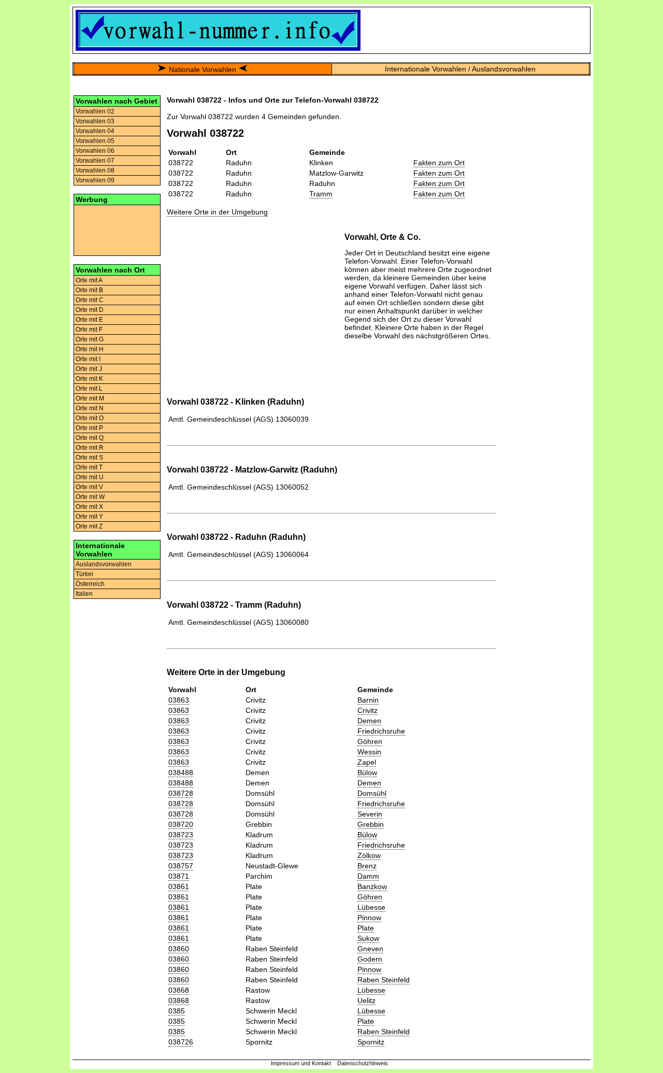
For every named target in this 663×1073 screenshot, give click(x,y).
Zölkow (369, 855)
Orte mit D (90, 309)
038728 (180, 793)
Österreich (90, 584)
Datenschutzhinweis (362, 1063)
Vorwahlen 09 (95, 180)
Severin (369, 814)
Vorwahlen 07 (95, 160)
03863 (178, 700)
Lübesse (371, 907)
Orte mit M (90, 398)
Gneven (370, 949)
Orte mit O (90, 418)
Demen (369, 721)
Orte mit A (89, 280)
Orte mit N (90, 408)
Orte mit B (89, 290)
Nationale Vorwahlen (202, 69)
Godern (369, 959)
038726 (180, 1042)
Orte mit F (89, 329)
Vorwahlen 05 (95, 141)
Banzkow (372, 886)
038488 (180, 772)
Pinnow (369, 917)
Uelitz (366, 1000)
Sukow (368, 938)
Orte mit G (90, 339)
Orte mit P (89, 428)
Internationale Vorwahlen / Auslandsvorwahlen (460, 69)
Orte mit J (89, 369)
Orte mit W (90, 496)
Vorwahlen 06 (95, 150)
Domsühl (371, 793)
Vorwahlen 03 (95, 121)
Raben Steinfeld (383, 980)
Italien (84, 593)
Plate (365, 928)
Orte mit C (90, 300)
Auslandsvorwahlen (104, 564)
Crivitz (367, 710)
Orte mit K (89, 378)
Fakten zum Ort (439, 163)
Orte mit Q (90, 437)
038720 (180, 824)
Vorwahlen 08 (95, 170)
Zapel (366, 762)
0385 (176, 1011)
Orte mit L (89, 388)
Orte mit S (89, 457)
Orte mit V (89, 487)
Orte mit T (89, 467)
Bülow (367, 772)
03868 (178, 990)
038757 (180, 866)
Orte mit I (88, 359)
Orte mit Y (89, 516)
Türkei (84, 574)
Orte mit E (89, 319)
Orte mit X (89, 506)
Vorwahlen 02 (95, 111)
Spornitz (370, 1042)
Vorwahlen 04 (95, 131)
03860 (178, 949)
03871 (178, 876)
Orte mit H (90, 349)
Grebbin (370, 824)
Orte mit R (90, 447)
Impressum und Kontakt (301, 1063)
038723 (180, 835)
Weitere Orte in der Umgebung (217, 212)
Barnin (368, 700)
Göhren (369, 741)
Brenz (367, 866)
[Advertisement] (117, 229)
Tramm (321, 194)
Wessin (369, 752)
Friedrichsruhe (381, 731)
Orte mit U (90, 477)
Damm (368, 876)
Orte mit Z (89, 526)
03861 (178, 886)
